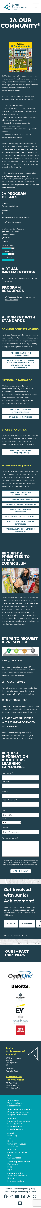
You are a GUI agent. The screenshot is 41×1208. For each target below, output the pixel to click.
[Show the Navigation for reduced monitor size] (36, 7)
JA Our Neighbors (13, 222)
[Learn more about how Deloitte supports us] (20, 986)
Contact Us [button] (12, 1068)
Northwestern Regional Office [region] (15, 1078)
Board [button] (10, 1141)
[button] (6, 1196)
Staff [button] (9, 1138)
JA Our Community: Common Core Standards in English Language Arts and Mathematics (20, 364)
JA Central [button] (32, 1192)
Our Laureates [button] (14, 1158)
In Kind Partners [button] (14, 1127)
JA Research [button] (13, 1147)
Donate (11, 923)
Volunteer (27, 923)
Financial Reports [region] (15, 1129)
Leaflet (15, 944)
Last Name (7, 781)
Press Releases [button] (14, 1149)
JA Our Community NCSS (20, 417)
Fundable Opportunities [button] (18, 1121)
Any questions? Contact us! (15, 935)
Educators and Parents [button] (19, 1110)
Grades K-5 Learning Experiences (20, 504)
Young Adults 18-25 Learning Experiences (20, 530)
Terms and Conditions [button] (14, 1189)
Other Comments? (10, 838)
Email (5, 792)
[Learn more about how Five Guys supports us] (20, 1030)
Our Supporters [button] (14, 1124)
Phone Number (9, 800)
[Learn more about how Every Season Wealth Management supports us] (20, 1019)
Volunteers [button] (13, 1100)
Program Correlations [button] (17, 1115)
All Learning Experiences (20, 500)
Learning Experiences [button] (18, 1162)
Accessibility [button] (10, 1192)
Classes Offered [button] (14, 1106)
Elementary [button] (12, 1164)
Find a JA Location (15, 1181)
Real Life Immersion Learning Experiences (21, 523)
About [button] (10, 1133)
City (3, 810)
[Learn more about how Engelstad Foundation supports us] (20, 997)
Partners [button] (12, 1119)
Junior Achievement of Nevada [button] (17, 1177)
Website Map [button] (21, 1192)
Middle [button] (10, 1167)
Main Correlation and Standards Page (21, 354)
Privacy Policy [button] (29, 1189)
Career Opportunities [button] (17, 1152)
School (5, 828)
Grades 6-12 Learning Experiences (20, 510)
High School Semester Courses (20, 517)
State (4, 818)
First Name (7, 773)
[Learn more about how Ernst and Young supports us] (20, 1008)
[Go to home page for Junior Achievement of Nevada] (16, 6)
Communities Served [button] (16, 1144)
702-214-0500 (12, 1071)
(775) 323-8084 (13, 1088)
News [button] (9, 1155)
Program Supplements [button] (17, 1112)
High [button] (9, 1170)
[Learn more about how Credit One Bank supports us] (20, 975)
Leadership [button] (12, 1135)
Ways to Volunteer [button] (15, 1103)
